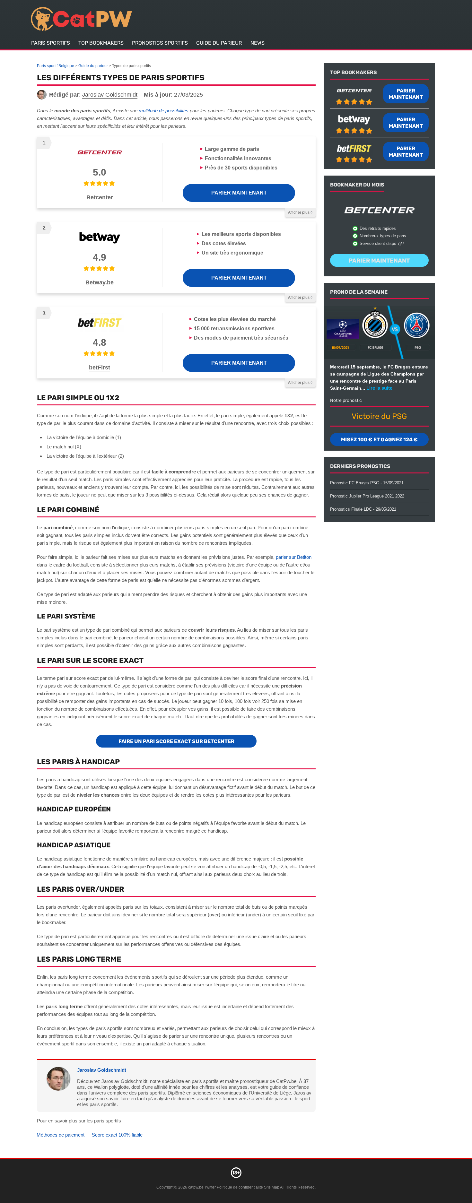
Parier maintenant (239, 192)
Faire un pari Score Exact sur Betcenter (176, 741)
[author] (42, 95)
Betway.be (99, 282)
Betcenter (99, 197)
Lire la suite (379, 388)
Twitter (210, 1187)
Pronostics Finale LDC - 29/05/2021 (363, 509)
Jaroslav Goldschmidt (101, 1070)
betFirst (99, 367)
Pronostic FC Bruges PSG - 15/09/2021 (367, 482)
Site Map (271, 1187)
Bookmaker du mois (357, 185)
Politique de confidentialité (240, 1187)
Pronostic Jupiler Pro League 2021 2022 (367, 496)
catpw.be (196, 1187)
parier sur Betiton (293, 557)
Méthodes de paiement (60, 1135)
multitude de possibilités (163, 110)
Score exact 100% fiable (117, 1135)
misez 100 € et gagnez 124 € (379, 440)
